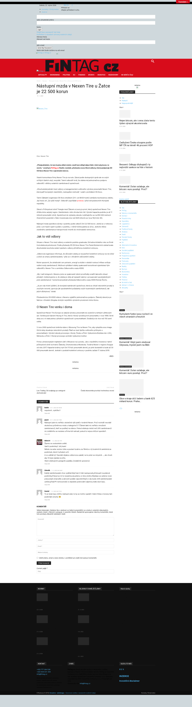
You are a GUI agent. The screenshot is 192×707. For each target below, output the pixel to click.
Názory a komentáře (129, 213)
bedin (46, 408)
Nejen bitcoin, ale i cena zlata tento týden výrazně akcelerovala (137, 122)
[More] (78, 101)
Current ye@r (42, 568)
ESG (123, 248)
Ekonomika (55, 75)
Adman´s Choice (128, 285)
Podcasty (125, 261)
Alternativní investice (129, 245)
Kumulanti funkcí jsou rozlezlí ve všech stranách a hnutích (136, 315)
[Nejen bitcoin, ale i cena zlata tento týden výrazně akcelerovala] (137, 114)
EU (74, 75)
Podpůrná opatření (128, 256)
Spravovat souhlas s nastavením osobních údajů (80, 693)
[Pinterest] (62, 101)
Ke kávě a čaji (127, 75)
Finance (81, 75)
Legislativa (125, 224)
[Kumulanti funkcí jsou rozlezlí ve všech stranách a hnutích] (137, 303)
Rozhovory (113, 75)
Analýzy (124, 232)
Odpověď (47, 413)
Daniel (46, 491)
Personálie (125, 258)
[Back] (72, 5)
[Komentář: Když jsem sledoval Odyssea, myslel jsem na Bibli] (137, 331)
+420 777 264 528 (43, 669)
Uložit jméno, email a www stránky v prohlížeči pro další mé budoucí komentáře (68, 558)
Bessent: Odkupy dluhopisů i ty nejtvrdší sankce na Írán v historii (135, 166)
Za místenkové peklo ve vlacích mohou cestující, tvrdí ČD (94, 627)
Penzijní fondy (127, 237)
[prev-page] (120, 408)
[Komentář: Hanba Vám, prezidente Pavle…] (96, 597)
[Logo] (41, 71)
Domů (38, 81)
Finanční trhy (126, 218)
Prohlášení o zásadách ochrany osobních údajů (54, 34)
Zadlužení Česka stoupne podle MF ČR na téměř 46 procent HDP (136, 144)
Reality (124, 266)
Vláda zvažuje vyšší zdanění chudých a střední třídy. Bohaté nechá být (94, 651)
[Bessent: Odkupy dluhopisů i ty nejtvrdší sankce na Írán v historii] (137, 158)
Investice (101, 75)
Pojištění (125, 240)
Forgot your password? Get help (48, 32)
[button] (152, 62)
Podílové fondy (127, 229)
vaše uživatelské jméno (45, 20)
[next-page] (121, 408)
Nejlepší (124, 100)
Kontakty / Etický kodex (50, 9)
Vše (123, 98)
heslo (39, 27)
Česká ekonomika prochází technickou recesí (97, 391)
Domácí (124, 216)
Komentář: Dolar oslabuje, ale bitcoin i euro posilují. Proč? (134, 188)
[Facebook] (64, 5)
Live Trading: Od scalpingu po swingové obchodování (51, 392)
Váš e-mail (40, 45)
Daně (123, 234)
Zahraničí (125, 226)
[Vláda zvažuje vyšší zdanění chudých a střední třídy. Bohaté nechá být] (96, 641)
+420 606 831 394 (44, 672)
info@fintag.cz (42, 674)
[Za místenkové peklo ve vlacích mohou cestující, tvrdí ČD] (96, 619)
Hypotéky (125, 221)
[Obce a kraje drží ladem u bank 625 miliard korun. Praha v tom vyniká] (137, 387)
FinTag (124, 210)
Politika (66, 75)
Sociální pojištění (128, 250)
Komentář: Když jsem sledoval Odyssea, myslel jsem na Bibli (134, 343)
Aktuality (42, 75)
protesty (80, 201)
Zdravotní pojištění (128, 264)
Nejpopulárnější (127, 103)
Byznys (91, 75)
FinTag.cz (55, 168)
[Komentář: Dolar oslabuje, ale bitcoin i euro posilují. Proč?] (137, 180)
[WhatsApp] (67, 101)
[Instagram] (66, 5)
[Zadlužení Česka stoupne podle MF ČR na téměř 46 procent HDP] (137, 136)
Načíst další (123, 199)
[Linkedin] (72, 101)
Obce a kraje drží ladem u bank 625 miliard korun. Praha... (137, 400)
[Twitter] (68, 5)
